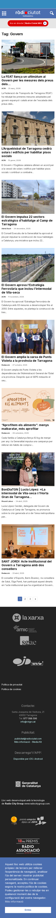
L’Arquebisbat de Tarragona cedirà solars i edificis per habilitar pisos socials (27, 152)
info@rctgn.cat (28, 721)
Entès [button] (28, 910)
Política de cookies (11, 689)
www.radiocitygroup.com (37, 803)
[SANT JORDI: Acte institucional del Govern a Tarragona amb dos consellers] (28, 541)
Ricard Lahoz (7, 501)
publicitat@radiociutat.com (28, 738)
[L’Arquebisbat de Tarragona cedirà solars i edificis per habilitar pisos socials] (28, 128)
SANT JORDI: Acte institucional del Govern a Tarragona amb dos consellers (27, 565)
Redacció (6, 365)
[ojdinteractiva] (28, 662)
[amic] (28, 629)
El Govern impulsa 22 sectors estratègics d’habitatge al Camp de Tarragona (27, 220)
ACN (4, 88)
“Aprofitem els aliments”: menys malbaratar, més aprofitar (25, 427)
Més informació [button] (14, 901)
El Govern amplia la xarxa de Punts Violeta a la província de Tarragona (27, 359)
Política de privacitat (12, 684)
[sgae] (28, 640)
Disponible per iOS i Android (28, 758)
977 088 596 (30, 718)
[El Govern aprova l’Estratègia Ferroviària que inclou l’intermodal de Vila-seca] (28, 265)
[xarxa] (28, 617)
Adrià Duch (6, 228)
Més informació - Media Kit (28, 742)
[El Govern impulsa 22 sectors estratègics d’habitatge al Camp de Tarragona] (28, 197)
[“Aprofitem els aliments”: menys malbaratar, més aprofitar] (28, 405)
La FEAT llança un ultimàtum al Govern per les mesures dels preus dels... (27, 80)
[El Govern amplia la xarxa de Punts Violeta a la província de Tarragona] (28, 337)
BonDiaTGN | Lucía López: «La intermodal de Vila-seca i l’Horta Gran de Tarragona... (25, 493)
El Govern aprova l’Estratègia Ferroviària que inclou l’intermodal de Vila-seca (26, 288)
